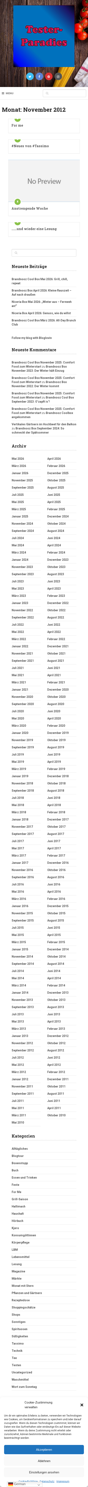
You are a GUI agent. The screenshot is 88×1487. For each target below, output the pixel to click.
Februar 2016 (56, 898)
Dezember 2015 (58, 906)
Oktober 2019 (56, 740)
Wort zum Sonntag (24, 1386)
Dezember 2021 (58, 646)
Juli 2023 (18, 581)
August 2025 (55, 487)
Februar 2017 (56, 855)
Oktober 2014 (56, 956)
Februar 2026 (56, 466)
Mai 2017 (18, 848)
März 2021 (19, 682)
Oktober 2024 (56, 523)
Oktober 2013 (56, 1000)
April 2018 (54, 805)
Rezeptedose (21, 1300)
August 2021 (55, 660)
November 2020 (22, 696)
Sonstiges (19, 1322)
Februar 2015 (56, 942)
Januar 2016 (20, 906)
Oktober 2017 (56, 826)
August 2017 (55, 834)
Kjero (15, 1228)
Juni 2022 (53, 624)
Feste (15, 1184)
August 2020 (55, 704)
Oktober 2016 (56, 870)
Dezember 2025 (58, 473)
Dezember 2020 (58, 689)
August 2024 (55, 530)
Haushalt (18, 1213)
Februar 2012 (56, 1072)
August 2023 (55, 574)
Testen (16, 1365)
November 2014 (22, 956)
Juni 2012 (53, 1057)
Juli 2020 (18, 711)
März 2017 (19, 855)
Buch (15, 1170)
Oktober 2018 (56, 783)
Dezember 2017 (58, 819)
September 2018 (23, 790)
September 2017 (23, 834)
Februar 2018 (56, 812)
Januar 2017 (20, 862)
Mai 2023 (18, 588)
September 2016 (23, 877)
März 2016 (19, 898)
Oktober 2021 (56, 653)
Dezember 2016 (58, 862)
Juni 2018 (53, 797)
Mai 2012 (18, 1064)
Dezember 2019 (58, 733)
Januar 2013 (20, 1036)
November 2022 (22, 610)
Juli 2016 (18, 884)
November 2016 (22, 870)
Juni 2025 (53, 494)
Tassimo (18, 1343)
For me (17, 125)
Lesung (17, 1264)
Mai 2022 (18, 632)
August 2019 (55, 747)
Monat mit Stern (23, 1285)
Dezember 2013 (58, 992)
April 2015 (54, 935)
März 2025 (19, 509)
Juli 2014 (18, 971)
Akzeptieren (44, 1449)
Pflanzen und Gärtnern (27, 1293)
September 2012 (23, 1050)
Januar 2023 (20, 603)
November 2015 (22, 913)
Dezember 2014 (58, 949)
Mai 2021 (18, 675)
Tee (14, 1358)
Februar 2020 (56, 725)
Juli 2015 (18, 927)
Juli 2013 (18, 1014)
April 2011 (54, 1108)
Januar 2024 (20, 559)
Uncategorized (22, 1372)
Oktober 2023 (56, 567)
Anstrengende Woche (29, 208)
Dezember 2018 (58, 776)
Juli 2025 (18, 494)
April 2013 (54, 1021)
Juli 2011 (18, 1101)
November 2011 (22, 1086)
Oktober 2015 (56, 913)
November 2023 (22, 567)
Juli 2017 (18, 841)
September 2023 (23, 574)
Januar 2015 (20, 949)
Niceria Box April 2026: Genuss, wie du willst (41, 313)
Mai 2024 (18, 545)
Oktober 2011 (56, 1086)
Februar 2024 (56, 552)
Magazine (18, 1271)
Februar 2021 (56, 682)
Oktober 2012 (56, 1043)
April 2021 (54, 675)
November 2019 (22, 740)
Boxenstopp (20, 1163)
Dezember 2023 (58, 559)
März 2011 (19, 1115)
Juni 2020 (53, 711)
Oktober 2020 (56, 696)
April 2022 (54, 632)
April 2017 (54, 848)
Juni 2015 (53, 927)
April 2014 (54, 978)
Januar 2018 (20, 819)
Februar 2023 (56, 595)
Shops (16, 1314)
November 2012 (22, 1043)
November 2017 (22, 826)
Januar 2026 (20, 473)
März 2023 (19, 595)
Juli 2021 (18, 668)
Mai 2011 (18, 1108)
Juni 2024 (53, 538)
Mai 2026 (18, 458)
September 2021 (23, 660)
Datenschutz (47, 1481)
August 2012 (55, 1050)
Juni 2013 (53, 1014)
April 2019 (54, 761)
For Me (16, 1192)
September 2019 (23, 747)
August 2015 (55, 920)
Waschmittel (20, 1379)
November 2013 (22, 1000)
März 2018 (19, 812)
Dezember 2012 (58, 1036)
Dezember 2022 (58, 603)
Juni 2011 (53, 1101)
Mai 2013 (18, 1021)
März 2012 (19, 1072)
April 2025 (54, 502)
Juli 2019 (18, 754)
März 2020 (19, 725)
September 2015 (23, 920)
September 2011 (23, 1093)
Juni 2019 (53, 754)
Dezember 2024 (58, 516)
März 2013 (19, 1028)
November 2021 (22, 653)
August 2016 (55, 877)
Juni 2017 (53, 841)
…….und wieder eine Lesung (34, 229)
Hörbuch (17, 1221)
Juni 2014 (53, 971)
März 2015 (19, 942)
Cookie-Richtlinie (28, 1481)
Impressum (62, 1481)
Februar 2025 (56, 509)
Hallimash (18, 1206)
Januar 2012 (20, 1079)
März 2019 (19, 769)
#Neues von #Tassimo (30, 146)
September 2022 (23, 617)
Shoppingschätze (23, 1307)
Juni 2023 (53, 581)
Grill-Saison (20, 1199)
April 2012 (54, 1064)
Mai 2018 (18, 805)
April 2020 (54, 718)
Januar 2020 (20, 733)
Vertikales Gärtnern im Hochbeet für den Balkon (44, 424)
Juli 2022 (18, 624)
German (19, 1484)
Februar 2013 (56, 1028)
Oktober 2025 (56, 480)
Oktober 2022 (56, 610)
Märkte (16, 1278)
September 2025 (23, 487)
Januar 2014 (20, 992)
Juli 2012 (18, 1057)
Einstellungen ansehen (44, 1472)
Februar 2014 (56, 985)
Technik (17, 1350)
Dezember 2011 (58, 1079)
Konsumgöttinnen (24, 1235)
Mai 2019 (18, 761)
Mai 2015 (18, 935)
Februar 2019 (56, 769)
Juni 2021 (53, 668)
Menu (10, 93)
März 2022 (19, 639)
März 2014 (19, 985)
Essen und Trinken (24, 1177)
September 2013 (23, 1007)
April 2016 (54, 891)
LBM (15, 1249)
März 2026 (19, 466)
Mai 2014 (18, 978)
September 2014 (23, 963)
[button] (82, 1405)
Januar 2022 (20, 646)
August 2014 (55, 963)
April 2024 (54, 545)
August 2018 (55, 790)
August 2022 (55, 617)
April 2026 (54, 458)
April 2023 (54, 588)
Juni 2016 (53, 884)
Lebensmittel (20, 1257)
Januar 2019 (20, 776)
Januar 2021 (20, 689)
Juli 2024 (18, 538)
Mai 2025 (18, 502)
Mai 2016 (18, 891)
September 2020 (23, 704)
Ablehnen (44, 1461)
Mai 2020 (18, 718)
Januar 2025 (20, 516)
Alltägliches (20, 1148)
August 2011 (55, 1093)
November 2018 (22, 783)
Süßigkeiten (20, 1336)
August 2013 (55, 1007)
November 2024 (22, 523)
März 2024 (19, 552)
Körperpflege (20, 1242)
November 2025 (22, 480)
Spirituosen (19, 1329)
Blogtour (18, 1156)
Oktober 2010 (56, 1115)
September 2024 (23, 530)
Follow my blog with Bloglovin (32, 338)
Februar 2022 (56, 639)
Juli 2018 (18, 797)
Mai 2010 (18, 1122)
